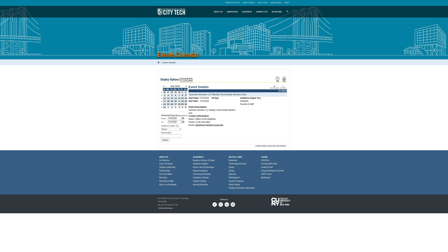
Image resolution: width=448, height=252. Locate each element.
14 (179, 98)
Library (231, 167)
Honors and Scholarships (203, 167)
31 (164, 107)
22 (182, 101)
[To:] (183, 122)
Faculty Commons (236, 181)
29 (175, 92)
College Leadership (167, 167)
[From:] (183, 118)
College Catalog (199, 181)
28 (172, 92)
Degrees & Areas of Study (204, 160)
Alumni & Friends (276, 3)
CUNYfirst (265, 160)
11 (168, 98)
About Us (218, 12)
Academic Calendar (201, 177)
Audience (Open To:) (170, 126)
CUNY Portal (266, 174)
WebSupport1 (234, 177)
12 (172, 98)
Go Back (282, 91)
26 (164, 92)
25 (168, 104)
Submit (165, 140)
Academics (247, 12)
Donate (286, 3)
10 (164, 98)
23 (186, 101)
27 (168, 92)
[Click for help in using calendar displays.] (277, 79)
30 (179, 92)
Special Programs (200, 170)
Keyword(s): (166, 133)
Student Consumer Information (242, 188)
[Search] (287, 11)
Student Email (267, 167)
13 (175, 98)
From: (163, 118)
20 (175, 101)
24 (164, 104)
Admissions (232, 12)
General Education (200, 184)
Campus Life (262, 12)
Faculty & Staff (263, 3)
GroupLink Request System (272, 170)
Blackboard (265, 177)
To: (162, 122)
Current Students (249, 3)
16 (186, 98)
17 (164, 101)
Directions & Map (166, 181)
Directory (163, 177)
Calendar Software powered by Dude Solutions (270, 146)
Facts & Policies (166, 163)
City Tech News (165, 174)
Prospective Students (232, 3)
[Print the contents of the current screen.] (284, 79)
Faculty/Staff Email (269, 163)
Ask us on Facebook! (168, 184)
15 (182, 98)
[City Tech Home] (158, 62)
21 (179, 101)
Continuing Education (202, 174)
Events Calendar (169, 62)
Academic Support (200, 163)
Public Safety (234, 184)
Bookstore (233, 160)
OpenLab (232, 174)
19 (172, 101)
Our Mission (164, 160)
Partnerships (164, 170)
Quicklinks (277, 12)
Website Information (166, 208)
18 (168, 101)
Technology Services (237, 163)
